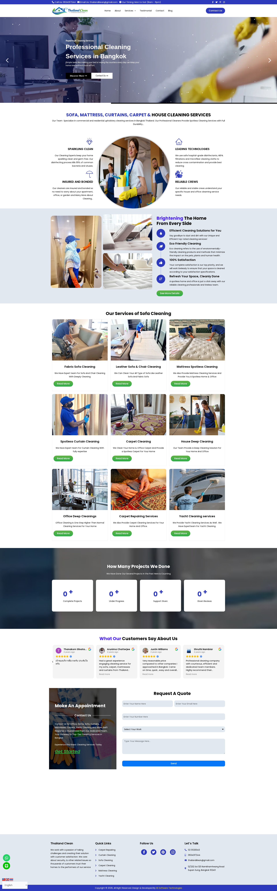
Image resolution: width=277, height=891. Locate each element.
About (118, 11)
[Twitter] (217, 2)
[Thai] (11, 879)
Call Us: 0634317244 (65, 2)
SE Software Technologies (169, 888)
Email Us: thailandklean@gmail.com (98, 2)
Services (129, 11)
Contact (160, 11)
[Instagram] (220, 2)
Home (108, 11)
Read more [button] (61, 674)
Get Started (67, 751)
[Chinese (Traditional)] (4, 879)
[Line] (6, 865)
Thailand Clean (61, 843)
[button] (134, 11)
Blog (170, 11)
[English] (8, 879)
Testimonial (146, 11)
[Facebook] (213, 2)
